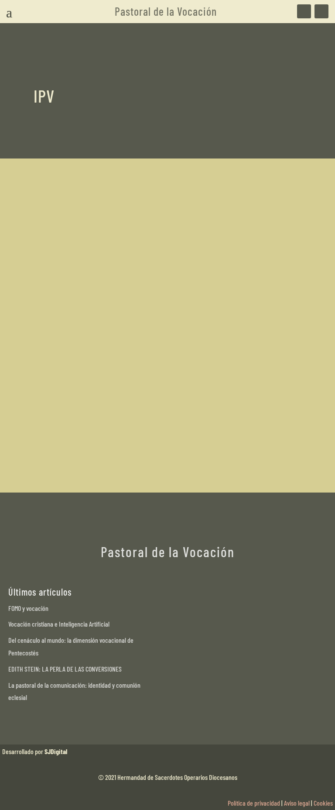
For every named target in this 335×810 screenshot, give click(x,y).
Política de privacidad (254, 803)
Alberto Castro (68, 421)
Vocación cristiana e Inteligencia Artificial (58, 624)
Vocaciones (160, 421)
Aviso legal (297, 803)
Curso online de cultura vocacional (104, 405)
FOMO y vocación (28, 608)
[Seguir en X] (321, 11)
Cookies (323, 803)
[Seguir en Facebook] (304, 11)
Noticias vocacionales (116, 421)
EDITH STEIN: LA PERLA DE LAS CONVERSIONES (65, 669)
